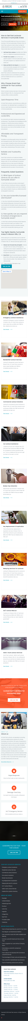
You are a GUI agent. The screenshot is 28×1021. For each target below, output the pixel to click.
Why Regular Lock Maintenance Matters (11, 931)
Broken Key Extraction (7, 878)
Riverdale (4, 898)
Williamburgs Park (6, 903)
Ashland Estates (6, 901)
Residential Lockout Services (9, 870)
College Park (5, 914)
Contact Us (13, 3)
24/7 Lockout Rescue (7, 886)
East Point (4, 917)
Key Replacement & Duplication (9, 880)
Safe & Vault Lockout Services (9, 888)
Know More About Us (6, 762)
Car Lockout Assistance (7, 875)
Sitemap (3, 1014)
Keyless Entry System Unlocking (9, 891)
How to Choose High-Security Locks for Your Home (14, 929)
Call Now (4, 24)
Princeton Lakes (6, 919)
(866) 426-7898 (23, 7)
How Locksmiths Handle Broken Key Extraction (13, 960)
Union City (4, 909)
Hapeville (4, 911)
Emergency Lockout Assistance (9, 867)
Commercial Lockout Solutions (9, 872)
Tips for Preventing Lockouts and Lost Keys (12, 962)
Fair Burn (4, 906)
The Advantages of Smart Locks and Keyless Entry (14, 957)
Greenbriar (4, 922)
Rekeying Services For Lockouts (9, 883)
